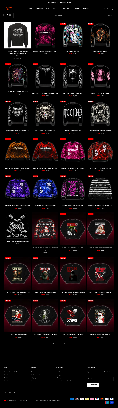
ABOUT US (86, 8)
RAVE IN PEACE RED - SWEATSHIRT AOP (100, 168)
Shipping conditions (36, 378)
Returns (33, 381)
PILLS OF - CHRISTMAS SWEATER (73, 334)
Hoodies (6, 381)
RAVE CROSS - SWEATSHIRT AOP (72, 93)
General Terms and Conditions (64, 381)
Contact (33, 371)
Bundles (6, 375)
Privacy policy (60, 375)
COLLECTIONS (66, 8)
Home (30, 8)
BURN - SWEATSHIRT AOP (100, 51)
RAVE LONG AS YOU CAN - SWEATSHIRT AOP (45, 93)
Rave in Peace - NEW (10, 371)
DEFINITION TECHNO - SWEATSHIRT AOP (17, 131)
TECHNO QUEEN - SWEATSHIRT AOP (100, 93)
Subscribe (93, 385)
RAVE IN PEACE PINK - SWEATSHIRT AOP (73, 168)
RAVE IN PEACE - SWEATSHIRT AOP (45, 205)
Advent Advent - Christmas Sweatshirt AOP (45, 249)
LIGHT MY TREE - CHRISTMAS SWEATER (100, 248)
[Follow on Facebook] (5, 392)
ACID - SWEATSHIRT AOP (73, 51)
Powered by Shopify (54, 400)
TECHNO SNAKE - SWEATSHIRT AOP (72, 205)
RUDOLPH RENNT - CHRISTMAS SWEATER (18, 292)
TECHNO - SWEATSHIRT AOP (73, 131)
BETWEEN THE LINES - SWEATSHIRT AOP (100, 205)
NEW (47, 8)
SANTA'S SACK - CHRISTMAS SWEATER (45, 334)
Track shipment (35, 375)
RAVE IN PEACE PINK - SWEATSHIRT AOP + (45, 51)
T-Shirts (6, 378)
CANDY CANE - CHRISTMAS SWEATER (100, 292)
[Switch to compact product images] (10, 15)
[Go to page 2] (70, 344)
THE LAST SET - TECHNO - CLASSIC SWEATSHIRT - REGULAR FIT (17, 52)
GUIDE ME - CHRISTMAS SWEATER (100, 334)
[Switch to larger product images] (3, 15)
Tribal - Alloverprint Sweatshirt (18, 241)
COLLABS (76, 8)
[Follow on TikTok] (15, 392)
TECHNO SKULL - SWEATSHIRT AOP (17, 91)
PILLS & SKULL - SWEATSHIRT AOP (45, 131)
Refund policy (60, 378)
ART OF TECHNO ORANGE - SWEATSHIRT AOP (18, 168)
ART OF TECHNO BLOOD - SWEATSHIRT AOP (45, 168)
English (22, 400)
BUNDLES (55, 8)
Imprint (58, 371)
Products (39, 8)
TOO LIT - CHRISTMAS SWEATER (17, 334)
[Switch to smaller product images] (7, 15)
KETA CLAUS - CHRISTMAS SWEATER (45, 292)
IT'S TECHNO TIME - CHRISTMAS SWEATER (73, 292)
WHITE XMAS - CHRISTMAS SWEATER (73, 248)
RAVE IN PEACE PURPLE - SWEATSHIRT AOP (17, 205)
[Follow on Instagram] (10, 392)
